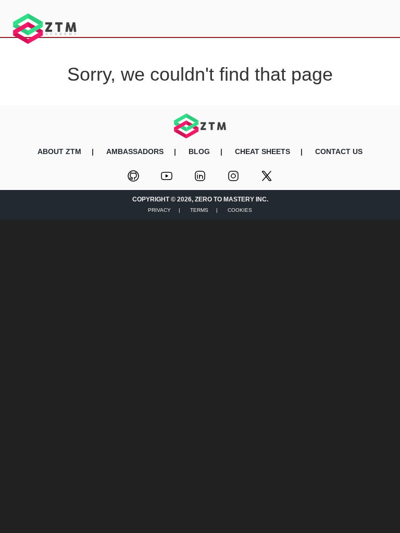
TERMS (199, 210)
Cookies (240, 210)
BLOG (199, 151)
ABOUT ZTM (59, 151)
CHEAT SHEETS (262, 151)
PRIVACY (159, 210)
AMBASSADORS (135, 151)
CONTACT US (338, 151)
